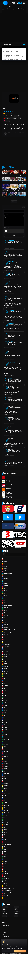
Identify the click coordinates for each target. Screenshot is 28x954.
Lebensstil (5, 913)
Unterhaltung (17, 911)
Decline (7, 951)
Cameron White (11, 310)
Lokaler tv (16, 907)
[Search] (4, 554)
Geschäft (16, 913)
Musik (16, 909)
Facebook (14, 118)
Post (14, 235)
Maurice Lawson (11, 350)
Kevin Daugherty (11, 362)
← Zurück (23, 44)
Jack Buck (10, 378)
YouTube (7, 118)
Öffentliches (5, 907)
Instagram (7, 120)
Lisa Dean (10, 250)
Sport (4, 911)
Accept (20, 951)
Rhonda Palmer (11, 240)
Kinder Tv (4, 915)
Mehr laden (14, 201)
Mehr (5, 134)
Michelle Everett (11, 261)
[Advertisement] (14, 28)
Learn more (20, 948)
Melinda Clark (10, 281)
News (4, 909)
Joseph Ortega (11, 323)
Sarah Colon (10, 341)
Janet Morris (10, 273)
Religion (16, 915)
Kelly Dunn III (10, 296)
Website (17, 115)
